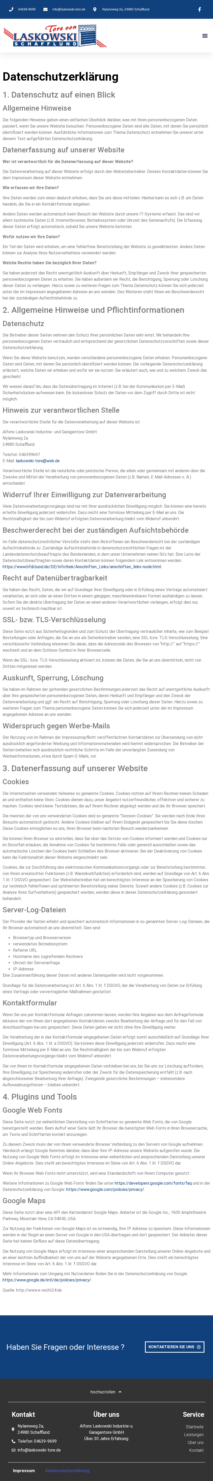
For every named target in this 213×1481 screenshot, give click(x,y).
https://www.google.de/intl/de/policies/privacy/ (47, 1280)
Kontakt (196, 1450)
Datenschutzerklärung (67, 1470)
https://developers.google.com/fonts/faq (153, 1183)
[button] (205, 35)
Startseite (195, 1426)
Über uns (196, 1442)
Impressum (24, 1470)
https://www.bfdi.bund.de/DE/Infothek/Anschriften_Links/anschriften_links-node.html (82, 566)
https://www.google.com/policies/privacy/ (105, 1189)
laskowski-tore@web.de (38, 460)
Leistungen (194, 1434)
